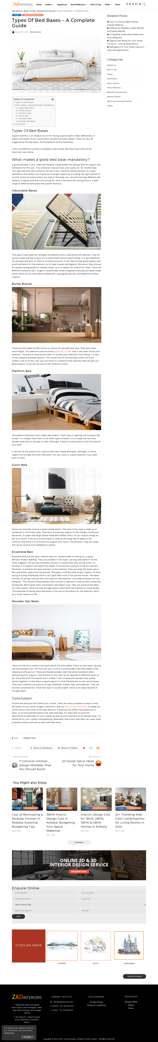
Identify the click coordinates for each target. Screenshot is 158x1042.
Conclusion (20, 124)
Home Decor (112, 79)
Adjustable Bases (26, 108)
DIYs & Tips (112, 70)
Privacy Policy (96, 1002)
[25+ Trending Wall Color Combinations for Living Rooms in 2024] (130, 799)
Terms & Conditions (96, 1005)
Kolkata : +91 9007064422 (63, 1006)
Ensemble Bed (25, 118)
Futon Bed (23, 116)
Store (131, 1008)
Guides (16, 15)
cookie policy (9, 1033)
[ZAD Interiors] (22, 4)
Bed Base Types (30, 738)
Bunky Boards (25, 110)
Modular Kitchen (114, 97)
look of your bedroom (76, 706)
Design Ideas (131, 1002)
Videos (110, 106)
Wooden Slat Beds (27, 121)
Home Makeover (114, 88)
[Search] (144, 4)
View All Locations (134, 976)
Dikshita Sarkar (35, 32)
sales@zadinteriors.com (63, 1002)
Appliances (111, 65)
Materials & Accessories (32, 15)
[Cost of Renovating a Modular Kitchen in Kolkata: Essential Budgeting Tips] (27, 799)
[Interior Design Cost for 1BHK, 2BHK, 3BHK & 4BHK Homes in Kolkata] (96, 799)
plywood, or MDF (63, 351)
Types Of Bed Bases (24, 102)
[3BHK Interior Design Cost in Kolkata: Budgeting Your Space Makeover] (61, 799)
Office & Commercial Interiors (119, 101)
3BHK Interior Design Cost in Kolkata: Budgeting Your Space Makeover (60, 822)
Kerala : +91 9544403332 (62, 1010)
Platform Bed (25, 113)
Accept (28, 1037)
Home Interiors (113, 83)
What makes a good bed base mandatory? (34, 105)
